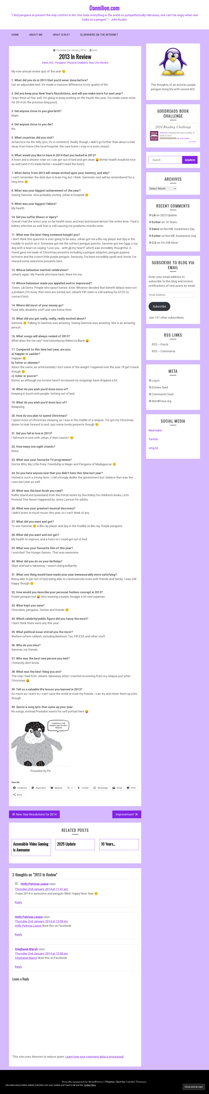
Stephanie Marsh (26, 949)
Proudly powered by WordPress (82, 1082)
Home (15, 34)
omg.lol (153, 448)
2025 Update (168, 215)
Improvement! (125, 814)
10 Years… (172, 222)
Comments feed (162, 394)
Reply (18, 902)
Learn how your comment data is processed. (94, 1056)
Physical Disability (77, 62)
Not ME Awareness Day (179, 229)
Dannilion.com (104, 7)
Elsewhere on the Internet (99, 34)
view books (192, 141)
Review (104, 62)
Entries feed (160, 387)
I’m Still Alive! (169, 242)
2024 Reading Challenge (173, 126)
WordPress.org (161, 401)
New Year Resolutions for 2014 (36, 814)
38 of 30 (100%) (183, 138)
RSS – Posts (160, 344)
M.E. (51, 62)
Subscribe (159, 306)
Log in (156, 380)
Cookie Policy (90, 1085)
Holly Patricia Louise (34, 884)
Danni (94, 50)
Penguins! (60, 62)
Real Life (94, 62)
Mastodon (155, 430)
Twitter (153, 439)
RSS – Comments (163, 351)
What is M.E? (61, 34)
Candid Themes (136, 1082)
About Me (35, 34)
